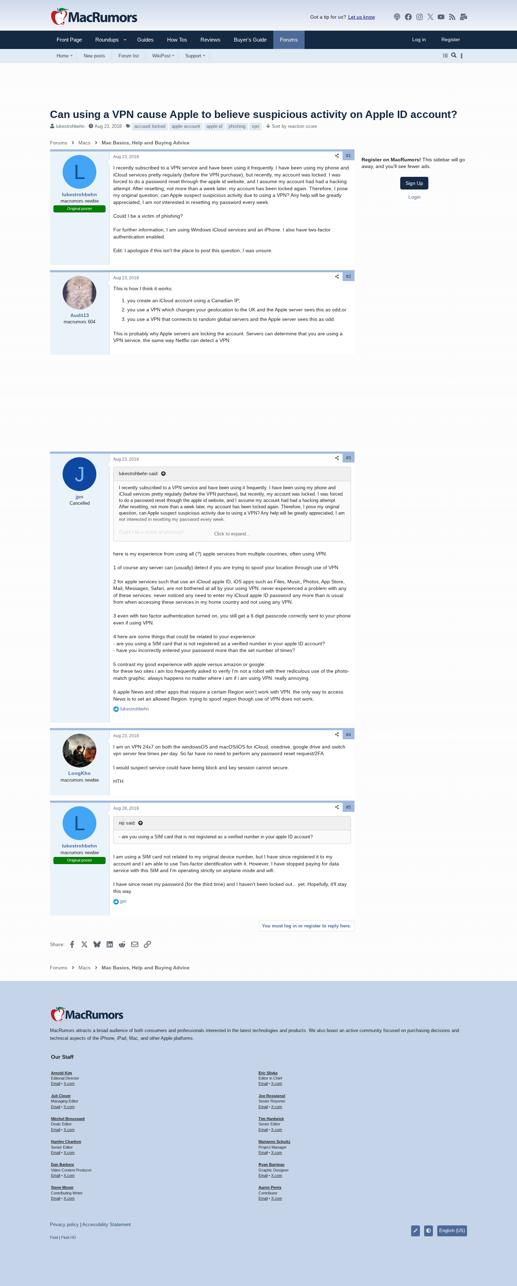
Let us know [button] (361, 17)
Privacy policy (64, 1224)
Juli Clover (61, 1096)
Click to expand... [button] (232, 533)
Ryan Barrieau (271, 1164)
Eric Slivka (267, 1073)
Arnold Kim (61, 1073)
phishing (237, 126)
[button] (104, 39)
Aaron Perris (269, 1187)
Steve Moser (62, 1187)
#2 (348, 276)
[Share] (337, 155)
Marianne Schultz (274, 1141)
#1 (348, 155)
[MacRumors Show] (397, 16)
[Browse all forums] (445, 55)
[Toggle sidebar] (463, 55)
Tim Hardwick (271, 1119)
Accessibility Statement (106, 1224)
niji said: (127, 823)
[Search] (454, 55)
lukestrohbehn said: (139, 473)
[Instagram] (419, 16)
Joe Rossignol (271, 1096)
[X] (430, 16)
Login (414, 197)
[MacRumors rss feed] (452, 16)
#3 (348, 457)
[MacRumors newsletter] (463, 16)
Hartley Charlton (66, 1141)
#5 (348, 807)
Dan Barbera (62, 1164)
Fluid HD (68, 1237)
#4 (348, 734)
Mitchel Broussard (68, 1119)
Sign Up (414, 183)
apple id (214, 126)
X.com (69, 1083)
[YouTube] (441, 16)
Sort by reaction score (294, 126)
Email (55, 1083)
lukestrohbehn (70, 126)
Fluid (54, 1237)
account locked (149, 126)
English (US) (452, 1230)
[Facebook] (408, 16)
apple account (186, 126)
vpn (255, 126)
